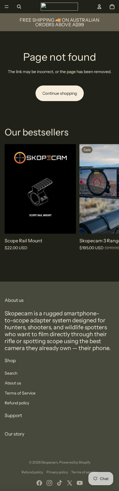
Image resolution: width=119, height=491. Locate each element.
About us (13, 383)
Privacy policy (57, 472)
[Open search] (19, 6)
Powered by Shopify (74, 462)
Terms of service (84, 472)
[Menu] (6, 6)
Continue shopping (59, 93)
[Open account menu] (99, 6)
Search (11, 373)
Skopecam (49, 462)
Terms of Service (20, 393)
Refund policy (17, 403)
